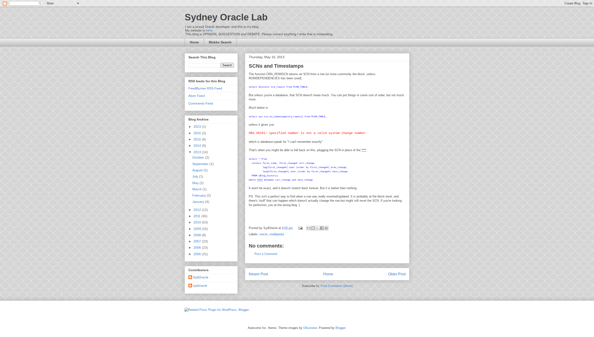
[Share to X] (317, 228)
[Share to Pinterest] (326, 228)
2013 (198, 152)
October (198, 157)
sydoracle (200, 285)
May (196, 183)
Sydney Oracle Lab (226, 17)
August (197, 170)
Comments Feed (200, 103)
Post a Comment (266, 254)
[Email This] (308, 228)
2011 (197, 216)
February (199, 195)
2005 (198, 254)
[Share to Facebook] (322, 228)
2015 (198, 139)
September (201, 164)
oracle (263, 234)
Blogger (340, 328)
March (197, 189)
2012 (198, 210)
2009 (198, 229)
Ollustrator (310, 328)
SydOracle (200, 277)
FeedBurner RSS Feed (205, 88)
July (195, 176)
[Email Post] (300, 228)
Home (194, 42)
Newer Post (258, 274)
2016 (198, 133)
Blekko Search (220, 42)
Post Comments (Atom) (336, 286)
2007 (198, 241)
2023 (198, 126)
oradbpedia (276, 234)
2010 (198, 222)
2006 (198, 247)
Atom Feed (196, 96)
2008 (198, 235)
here (209, 30)
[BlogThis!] (313, 228)
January (198, 201)
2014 (198, 145)
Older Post (397, 274)
